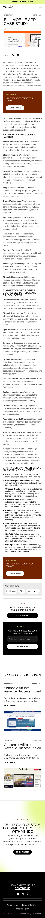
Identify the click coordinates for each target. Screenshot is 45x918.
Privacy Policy (12, 905)
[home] (8, 7)
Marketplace (33, 591)
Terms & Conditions (30, 905)
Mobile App (11, 591)
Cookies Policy (22, 909)
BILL (22, 591)
